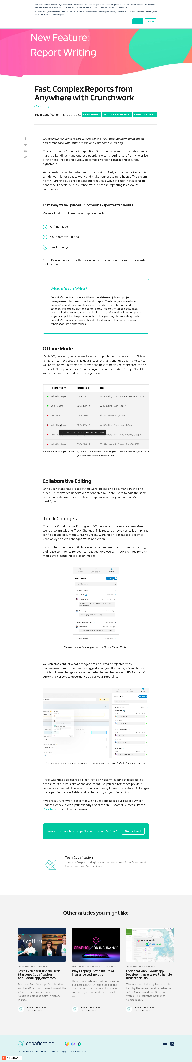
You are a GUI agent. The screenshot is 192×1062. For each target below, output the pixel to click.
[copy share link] (25, 157)
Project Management (117, 114)
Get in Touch (133, 831)
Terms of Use (40, 1051)
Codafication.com (25, 1051)
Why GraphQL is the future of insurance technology (93, 973)
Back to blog (43, 106)
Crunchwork (91, 114)
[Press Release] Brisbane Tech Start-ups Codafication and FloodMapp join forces (39, 974)
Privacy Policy (52, 1051)
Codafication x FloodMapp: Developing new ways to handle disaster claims (149, 974)
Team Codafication (47, 115)
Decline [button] (150, 21)
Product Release (145, 114)
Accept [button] (138, 21)
